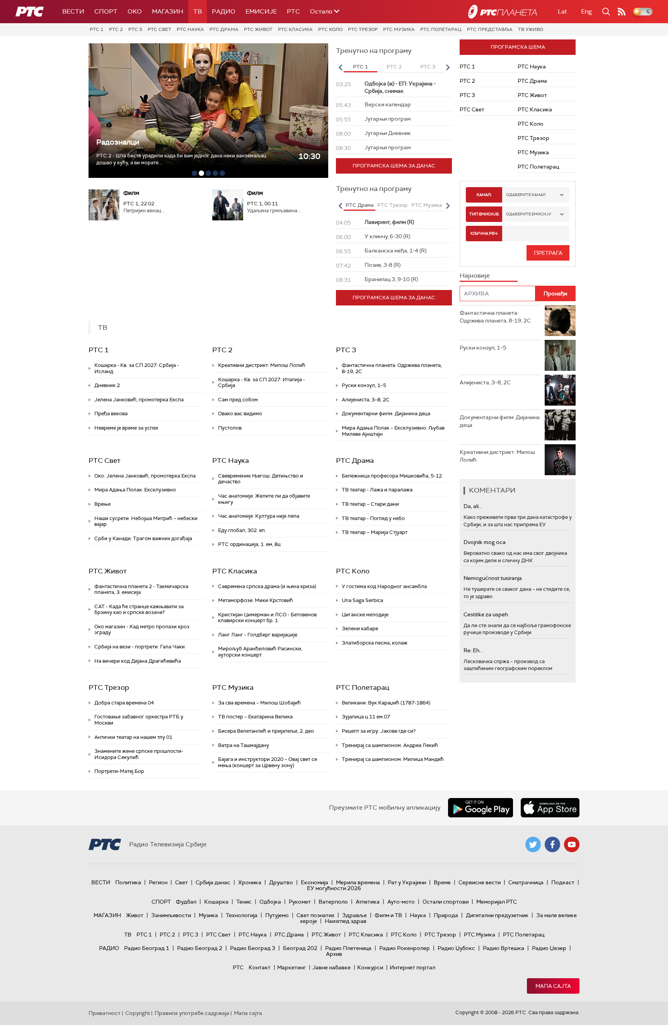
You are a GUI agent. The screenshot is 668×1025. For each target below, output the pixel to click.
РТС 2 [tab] (394, 66)
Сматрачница (526, 882)
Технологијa (241, 915)
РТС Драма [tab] (359, 205)
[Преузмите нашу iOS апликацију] (550, 807)
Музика (208, 915)
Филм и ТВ (388, 915)
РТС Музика (399, 29)
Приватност (105, 1013)
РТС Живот (258, 29)
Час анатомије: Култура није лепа (258, 516)
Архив (334, 953)
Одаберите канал (525, 194)
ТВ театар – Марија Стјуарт (374, 532)
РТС (293, 11)
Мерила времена (358, 882)
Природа (446, 915)
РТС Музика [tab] (426, 205)
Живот (134, 915)
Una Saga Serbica (362, 600)
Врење (102, 504)
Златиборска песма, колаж (374, 643)
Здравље (354, 915)
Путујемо (277, 915)
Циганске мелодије (365, 614)
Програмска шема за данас (394, 165)
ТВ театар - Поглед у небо (373, 518)
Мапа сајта (553, 985)
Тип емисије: (484, 214)
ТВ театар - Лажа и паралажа (377, 489)
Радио (223, 11)
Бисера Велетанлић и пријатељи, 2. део (266, 731)
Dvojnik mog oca (485, 542)
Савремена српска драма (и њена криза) (267, 586)
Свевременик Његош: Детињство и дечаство (260, 478)
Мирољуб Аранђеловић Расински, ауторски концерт (260, 651)
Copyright (137, 1013)
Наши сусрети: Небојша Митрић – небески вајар (146, 521)
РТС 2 (116, 29)
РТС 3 (135, 29)
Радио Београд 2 (199, 948)
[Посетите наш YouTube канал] (571, 844)
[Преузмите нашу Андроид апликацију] (480, 807)
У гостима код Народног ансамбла (384, 586)
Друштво (281, 882)
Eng (586, 11)
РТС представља (490, 29)
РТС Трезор (363, 29)
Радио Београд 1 (146, 948)
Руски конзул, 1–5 (364, 385)
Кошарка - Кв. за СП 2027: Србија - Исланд (136, 368)
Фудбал (186, 901)
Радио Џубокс (456, 948)
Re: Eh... (473, 650)
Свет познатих (315, 915)
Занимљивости (171, 915)
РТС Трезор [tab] (392, 205)
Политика (128, 882)
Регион (158, 882)
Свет (181, 882)
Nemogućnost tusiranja (493, 578)
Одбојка (270, 901)
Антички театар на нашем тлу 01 (133, 737)
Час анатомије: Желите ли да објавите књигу (264, 499)
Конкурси (370, 967)
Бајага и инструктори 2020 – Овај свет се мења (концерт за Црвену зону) (267, 762)
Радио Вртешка (503, 948)
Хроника (249, 882)
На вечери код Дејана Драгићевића (137, 661)
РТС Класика (295, 29)
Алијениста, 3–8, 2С (366, 399)
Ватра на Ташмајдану (243, 745)
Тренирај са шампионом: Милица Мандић (393, 759)
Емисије (261, 11)
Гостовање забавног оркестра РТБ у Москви (138, 719)
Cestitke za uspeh (486, 614)
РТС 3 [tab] (427, 66)
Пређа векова (111, 413)
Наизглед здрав (345, 921)
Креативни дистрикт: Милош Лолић (261, 365)
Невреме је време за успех (126, 428)
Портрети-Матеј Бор (119, 771)
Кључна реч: (484, 233)
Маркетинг (291, 967)
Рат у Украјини (407, 882)
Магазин (167, 11)
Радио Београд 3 (252, 948)
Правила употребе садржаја (192, 1013)
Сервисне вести (479, 882)
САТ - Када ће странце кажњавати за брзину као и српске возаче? (139, 609)
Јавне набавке (331, 967)
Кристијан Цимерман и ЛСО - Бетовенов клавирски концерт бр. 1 (267, 617)
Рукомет (300, 901)
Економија (314, 882)
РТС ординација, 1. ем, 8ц (249, 544)
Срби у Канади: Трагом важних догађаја (143, 538)
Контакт (260, 967)
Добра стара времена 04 (124, 702)
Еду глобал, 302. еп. (242, 530)
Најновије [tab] (475, 275)
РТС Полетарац (441, 29)
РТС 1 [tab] (360, 66)
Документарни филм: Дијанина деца (386, 413)
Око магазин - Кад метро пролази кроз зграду (141, 629)
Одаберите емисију (528, 214)
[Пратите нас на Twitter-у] (533, 844)
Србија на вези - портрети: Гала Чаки (139, 646)
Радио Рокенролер (404, 948)
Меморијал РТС (496, 901)
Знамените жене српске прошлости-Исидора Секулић (138, 754)
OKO (135, 11)
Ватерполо (333, 901)
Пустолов (230, 428)
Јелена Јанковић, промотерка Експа (139, 399)
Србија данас (213, 882)
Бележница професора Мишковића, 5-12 (392, 475)
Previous (340, 67)
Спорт (106, 11)
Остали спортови (446, 901)
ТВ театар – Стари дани (370, 504)
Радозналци (117, 142)
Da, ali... (473, 506)
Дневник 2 (107, 385)
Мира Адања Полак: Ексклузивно (135, 489)
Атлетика (368, 901)
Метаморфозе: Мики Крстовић (255, 600)
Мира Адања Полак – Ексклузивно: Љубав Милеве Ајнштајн (393, 431)
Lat (562, 11)
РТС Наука (190, 29)
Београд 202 (300, 948)
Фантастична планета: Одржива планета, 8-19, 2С (392, 368)
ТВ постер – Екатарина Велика (255, 716)
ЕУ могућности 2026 (334, 888)
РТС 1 (97, 29)
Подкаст (562, 882)
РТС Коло (330, 29)
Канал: (484, 194)
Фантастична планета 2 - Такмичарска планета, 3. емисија (141, 589)
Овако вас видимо (240, 413)
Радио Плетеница (348, 948)
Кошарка (216, 901)
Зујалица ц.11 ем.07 (366, 716)
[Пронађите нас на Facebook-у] (552, 844)
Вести (73, 11)
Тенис (244, 901)
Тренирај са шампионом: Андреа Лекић (390, 745)
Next (447, 67)
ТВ (197, 11)
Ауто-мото (401, 901)
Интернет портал (412, 967)
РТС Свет (159, 29)
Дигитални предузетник (497, 915)
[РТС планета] (502, 11)
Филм (131, 193)
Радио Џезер (549, 948)
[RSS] (621, 11)
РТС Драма (224, 29)
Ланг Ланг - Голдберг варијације (257, 634)
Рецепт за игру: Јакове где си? (379, 731)
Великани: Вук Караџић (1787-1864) (386, 702)
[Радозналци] (208, 110)
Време (442, 882)
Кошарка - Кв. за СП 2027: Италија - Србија (261, 382)
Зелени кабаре (360, 628)
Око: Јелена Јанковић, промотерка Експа (145, 475)
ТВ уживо (530, 29)
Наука (418, 915)
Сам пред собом (238, 399)
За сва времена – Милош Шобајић (259, 702)
